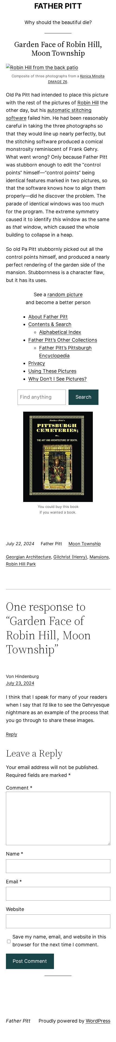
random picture (65, 294)
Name (14, 854)
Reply (11, 734)
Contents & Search (49, 324)
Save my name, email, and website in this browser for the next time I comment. (59, 940)
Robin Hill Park (21, 564)
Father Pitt (58, 6)
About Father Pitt (48, 316)
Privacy (36, 363)
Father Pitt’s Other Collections (62, 340)
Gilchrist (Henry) (70, 557)
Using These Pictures (52, 371)
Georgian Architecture (28, 557)
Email (14, 881)
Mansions (99, 557)
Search (83, 397)
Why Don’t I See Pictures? (57, 379)
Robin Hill (88, 102)
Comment (19, 788)
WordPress (98, 1021)
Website (15, 909)
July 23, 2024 (20, 683)
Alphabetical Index (60, 332)
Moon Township (85, 543)
